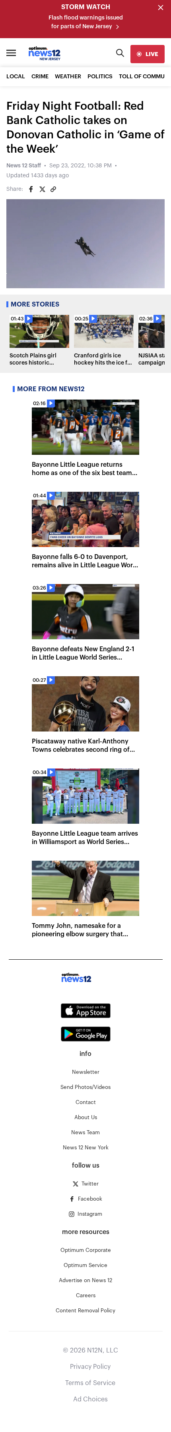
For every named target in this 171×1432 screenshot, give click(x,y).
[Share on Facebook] (31, 189)
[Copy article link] (53, 189)
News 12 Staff (23, 166)
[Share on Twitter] (42, 189)
